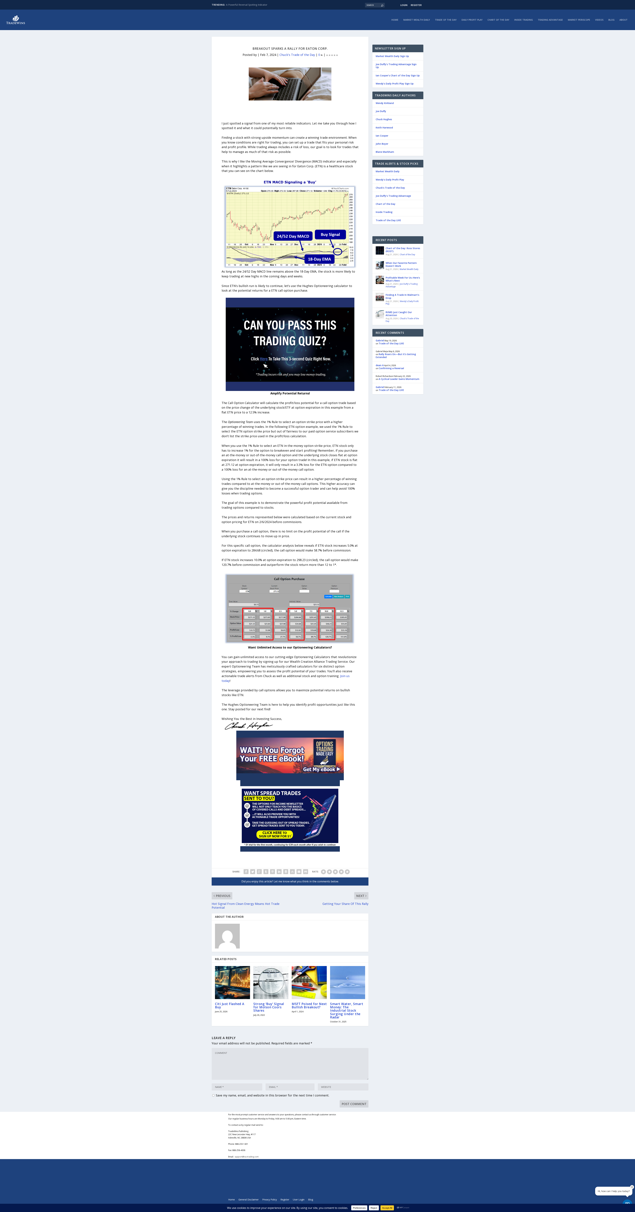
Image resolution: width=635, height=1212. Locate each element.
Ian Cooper (382, 135)
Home (394, 20)
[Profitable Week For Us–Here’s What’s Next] (380, 280)
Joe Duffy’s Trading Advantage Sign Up (396, 66)
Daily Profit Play (472, 20)
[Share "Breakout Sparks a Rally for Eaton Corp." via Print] (305, 871)
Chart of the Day (498, 20)
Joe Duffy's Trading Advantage (402, 285)
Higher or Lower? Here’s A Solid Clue (245, 4)
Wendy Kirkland (385, 103)
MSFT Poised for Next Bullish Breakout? (309, 1005)
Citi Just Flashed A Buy (229, 1005)
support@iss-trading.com (247, 1156)
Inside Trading (523, 20)
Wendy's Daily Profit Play (402, 302)
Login (403, 5)
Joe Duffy (381, 111)
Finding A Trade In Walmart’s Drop (402, 296)
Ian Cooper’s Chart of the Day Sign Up (398, 75)
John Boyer (382, 143)
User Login (298, 1199)
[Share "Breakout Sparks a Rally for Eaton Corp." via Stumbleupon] (292, 871)
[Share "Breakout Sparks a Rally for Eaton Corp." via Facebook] (246, 871)
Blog (611, 20)
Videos (599, 20)
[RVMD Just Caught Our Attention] (380, 314)
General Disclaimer (248, 1199)
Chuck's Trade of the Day (297, 55)
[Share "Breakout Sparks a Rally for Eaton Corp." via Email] (299, 871)
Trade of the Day (446, 20)
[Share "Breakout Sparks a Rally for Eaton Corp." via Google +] (259, 871)
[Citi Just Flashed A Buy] (232, 982)
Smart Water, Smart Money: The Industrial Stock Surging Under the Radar (346, 1010)
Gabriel (380, 340)
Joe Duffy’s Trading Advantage (393, 195)
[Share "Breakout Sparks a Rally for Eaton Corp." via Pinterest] (272, 871)
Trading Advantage (550, 20)
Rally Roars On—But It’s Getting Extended (396, 356)
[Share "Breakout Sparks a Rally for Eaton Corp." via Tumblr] (266, 871)
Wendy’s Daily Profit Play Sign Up (395, 83)
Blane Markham (385, 151)
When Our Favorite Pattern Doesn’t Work (401, 264)
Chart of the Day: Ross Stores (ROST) (403, 250)
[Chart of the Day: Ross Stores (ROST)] (380, 250)
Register (416, 5)
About (623, 20)
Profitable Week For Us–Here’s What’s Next (403, 279)
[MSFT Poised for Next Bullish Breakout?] (309, 982)
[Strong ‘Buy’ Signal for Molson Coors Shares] (270, 982)
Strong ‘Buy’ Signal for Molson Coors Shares (268, 1007)
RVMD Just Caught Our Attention (399, 314)
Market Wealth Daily (416, 20)
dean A (380, 365)
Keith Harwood (384, 127)
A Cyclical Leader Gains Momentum (399, 379)
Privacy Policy (269, 1199)
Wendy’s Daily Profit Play (390, 179)
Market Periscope (579, 20)
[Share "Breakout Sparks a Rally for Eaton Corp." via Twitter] (252, 871)
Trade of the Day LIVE (388, 220)
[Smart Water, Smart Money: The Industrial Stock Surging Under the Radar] (347, 982)
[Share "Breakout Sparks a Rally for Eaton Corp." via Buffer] (285, 871)
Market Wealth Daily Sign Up (392, 56)
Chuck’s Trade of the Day (390, 187)
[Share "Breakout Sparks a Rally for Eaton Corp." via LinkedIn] (279, 871)
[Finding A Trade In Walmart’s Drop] (380, 297)
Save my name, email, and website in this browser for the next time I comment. (272, 1095)
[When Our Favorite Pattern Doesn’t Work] (380, 265)
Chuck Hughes (384, 119)
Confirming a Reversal (391, 368)
